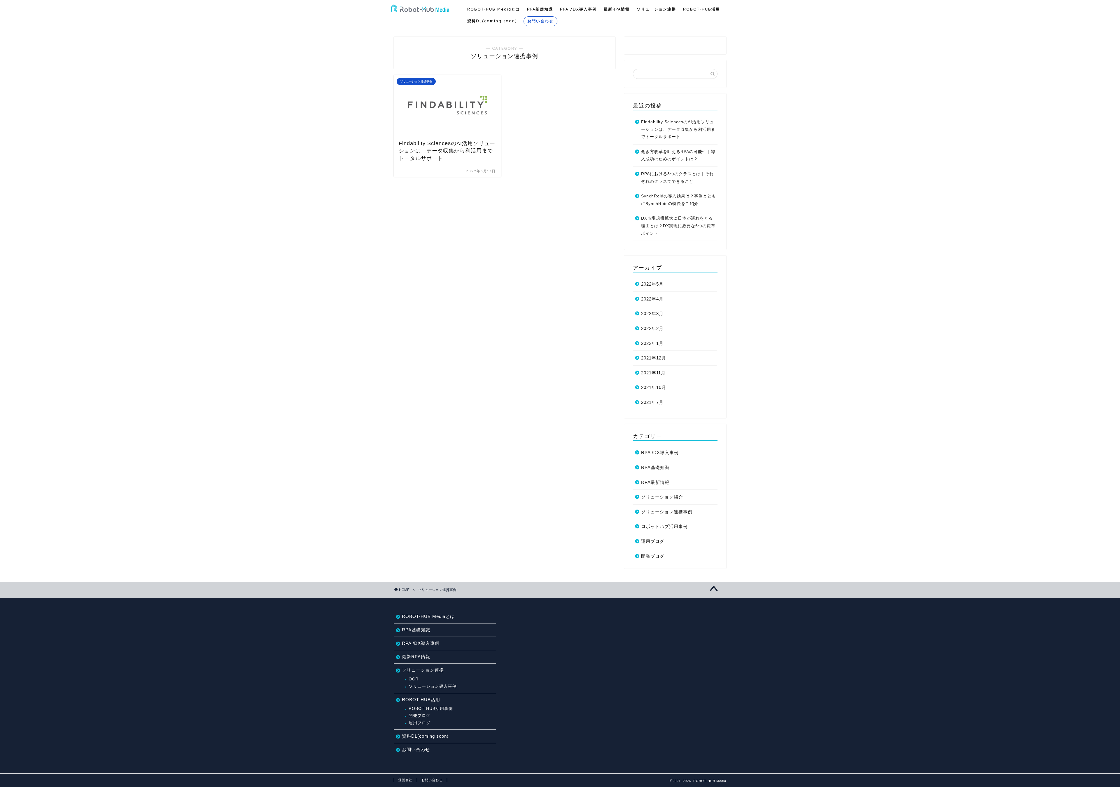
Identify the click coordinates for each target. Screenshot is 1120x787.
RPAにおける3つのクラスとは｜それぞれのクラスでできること (677, 178)
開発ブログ (652, 556)
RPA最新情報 (655, 482)
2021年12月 (653, 357)
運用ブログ (652, 541)
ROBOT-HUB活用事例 (431, 708)
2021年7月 (652, 402)
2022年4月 (652, 298)
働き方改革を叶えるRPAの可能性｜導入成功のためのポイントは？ (678, 155)
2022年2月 (652, 328)
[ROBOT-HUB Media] (420, 11)
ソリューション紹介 (662, 496)
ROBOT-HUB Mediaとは (493, 9)
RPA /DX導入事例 (578, 9)
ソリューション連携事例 (666, 511)
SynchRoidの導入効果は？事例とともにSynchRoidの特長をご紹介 (678, 200)
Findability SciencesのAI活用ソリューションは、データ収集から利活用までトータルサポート (678, 129)
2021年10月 (653, 387)
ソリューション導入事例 (433, 686)
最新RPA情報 (617, 9)
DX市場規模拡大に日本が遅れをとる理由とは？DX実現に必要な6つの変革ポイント (678, 225)
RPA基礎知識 (540, 9)
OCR (414, 679)
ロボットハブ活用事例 (664, 526)
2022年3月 (652, 313)
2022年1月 (652, 343)
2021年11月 (653, 372)
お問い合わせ (540, 21)
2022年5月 (652, 284)
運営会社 (405, 780)
